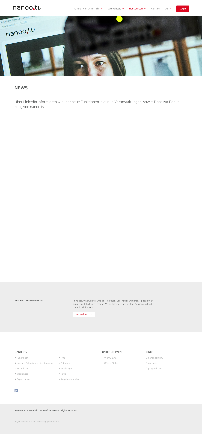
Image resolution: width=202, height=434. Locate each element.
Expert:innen (23, 379)
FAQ (63, 358)
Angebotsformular (70, 379)
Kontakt (155, 9)
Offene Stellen (111, 363)
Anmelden (82, 314)
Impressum (53, 421)
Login (182, 9)
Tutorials (65, 363)
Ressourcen (136, 9)
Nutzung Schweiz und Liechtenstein (35, 363)
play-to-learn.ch (156, 368)
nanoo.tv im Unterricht (87, 9)
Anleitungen (67, 368)
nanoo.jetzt (154, 363)
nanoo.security (155, 358)
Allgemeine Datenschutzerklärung (31, 421)
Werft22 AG (110, 358)
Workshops (114, 9)
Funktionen (22, 358)
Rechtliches (22, 368)
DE (166, 9)
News (63, 374)
